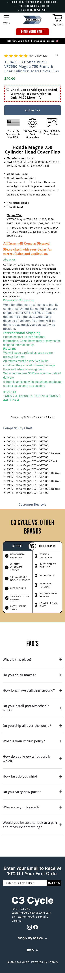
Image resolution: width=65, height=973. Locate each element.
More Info (34, 97)
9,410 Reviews (38, 55)
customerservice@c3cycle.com (31, 912)
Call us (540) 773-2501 (34, 10)
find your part (32, 32)
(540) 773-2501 (22, 909)
